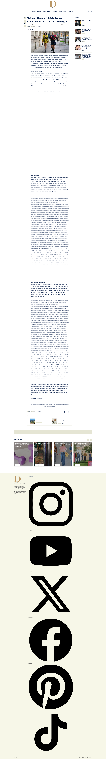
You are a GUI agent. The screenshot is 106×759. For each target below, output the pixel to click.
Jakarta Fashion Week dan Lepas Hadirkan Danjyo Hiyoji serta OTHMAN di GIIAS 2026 (87, 38)
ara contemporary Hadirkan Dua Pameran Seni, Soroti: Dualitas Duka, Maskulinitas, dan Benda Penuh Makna (86, 56)
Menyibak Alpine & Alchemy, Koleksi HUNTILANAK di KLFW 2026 (87, 30)
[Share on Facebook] (25, 18)
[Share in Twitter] (25, 20)
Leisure (37, 422)
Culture (83, 59)
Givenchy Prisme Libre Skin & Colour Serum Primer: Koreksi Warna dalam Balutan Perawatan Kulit (86, 47)
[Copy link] (25, 26)
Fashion (29, 26)
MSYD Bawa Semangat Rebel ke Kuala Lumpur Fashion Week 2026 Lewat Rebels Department (86, 22)
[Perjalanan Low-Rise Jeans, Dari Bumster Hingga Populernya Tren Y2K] (63, 454)
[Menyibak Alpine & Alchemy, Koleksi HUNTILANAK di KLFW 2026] (78, 31)
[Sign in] (91, 11)
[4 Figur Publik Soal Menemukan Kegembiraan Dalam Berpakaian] (83, 454)
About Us (15, 757)
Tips (31, 26)
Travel (40, 422)
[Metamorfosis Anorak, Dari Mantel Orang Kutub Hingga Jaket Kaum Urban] (61, 420)
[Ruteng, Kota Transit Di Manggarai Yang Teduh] (38, 420)
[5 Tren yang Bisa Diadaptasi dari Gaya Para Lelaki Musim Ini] (43, 454)
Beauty (83, 50)
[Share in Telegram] (25, 23)
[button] (88, 11)
